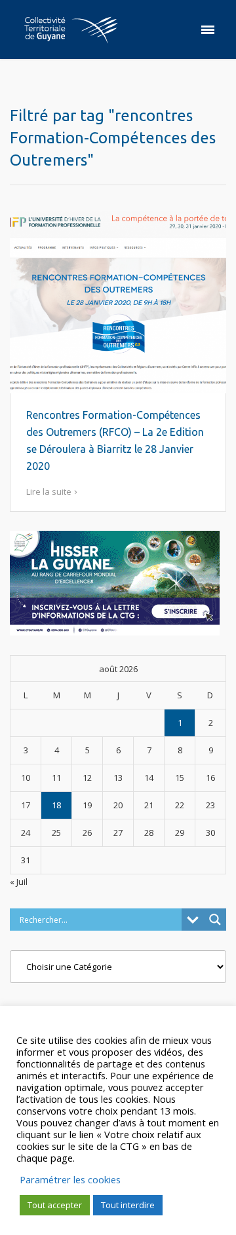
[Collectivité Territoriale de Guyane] (71, 29)
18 (56, 805)
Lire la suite (48, 491)
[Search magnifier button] (215, 919)
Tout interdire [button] (128, 1205)
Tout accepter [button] (55, 1205)
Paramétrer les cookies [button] (70, 1179)
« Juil (19, 881)
